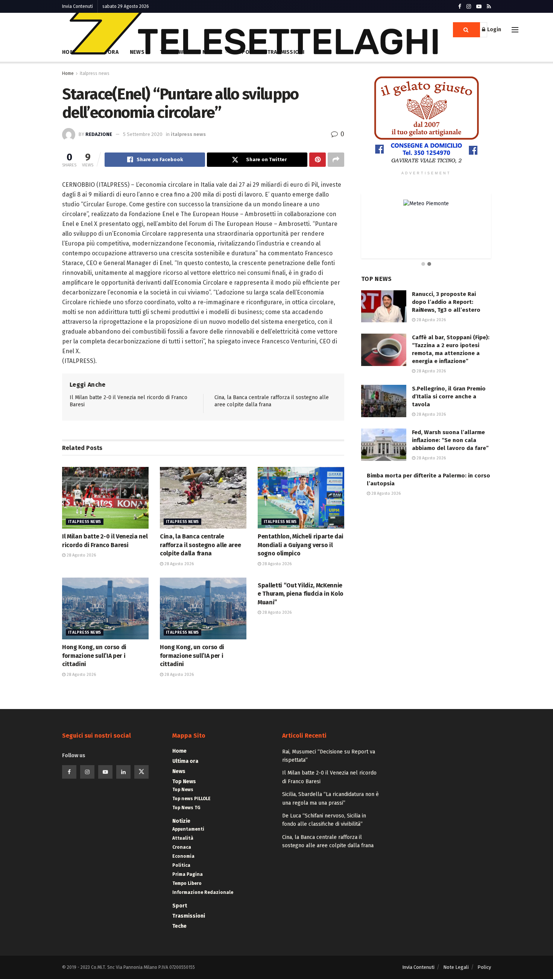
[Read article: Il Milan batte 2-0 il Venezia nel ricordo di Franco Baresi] (105, 498)
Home (68, 73)
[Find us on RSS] (489, 6)
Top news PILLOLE (191, 798)
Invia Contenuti (77, 6)
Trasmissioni (188, 916)
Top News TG (186, 807)
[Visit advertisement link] (426, 120)
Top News (184, 781)
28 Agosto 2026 (80, 555)
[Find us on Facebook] (459, 6)
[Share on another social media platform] (336, 159)
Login (493, 29)
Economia (183, 856)
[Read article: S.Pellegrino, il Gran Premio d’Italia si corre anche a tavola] (383, 401)
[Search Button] (466, 29)
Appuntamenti (188, 829)
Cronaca (181, 847)
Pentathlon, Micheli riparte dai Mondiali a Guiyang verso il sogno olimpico (300, 545)
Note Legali (456, 967)
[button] (423, 264)
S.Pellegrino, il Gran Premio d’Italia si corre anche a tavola (449, 396)
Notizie (181, 821)
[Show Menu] (515, 29)
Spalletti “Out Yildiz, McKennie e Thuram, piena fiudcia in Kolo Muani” (300, 594)
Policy (484, 967)
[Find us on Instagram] (468, 6)
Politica (181, 865)
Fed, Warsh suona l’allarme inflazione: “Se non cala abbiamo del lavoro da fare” (450, 440)
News (178, 771)
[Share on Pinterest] (317, 159)
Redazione (98, 134)
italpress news (94, 73)
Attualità (182, 838)
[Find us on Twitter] (141, 772)
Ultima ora (185, 761)
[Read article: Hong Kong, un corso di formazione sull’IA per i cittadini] (105, 608)
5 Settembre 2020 (143, 134)
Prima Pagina (187, 874)
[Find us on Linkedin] (123, 772)
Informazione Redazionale (202, 892)
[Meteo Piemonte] (426, 203)
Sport (179, 906)
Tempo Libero (187, 883)
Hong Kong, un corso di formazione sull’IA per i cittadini (94, 656)
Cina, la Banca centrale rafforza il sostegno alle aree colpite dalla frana (200, 545)
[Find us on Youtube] (479, 6)
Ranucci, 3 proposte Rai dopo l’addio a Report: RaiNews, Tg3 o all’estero (446, 302)
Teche (179, 926)
